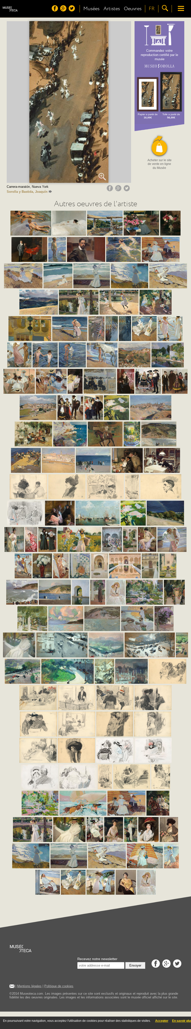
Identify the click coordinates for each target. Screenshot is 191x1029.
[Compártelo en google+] (119, 190)
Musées (91, 8)
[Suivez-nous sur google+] (64, 10)
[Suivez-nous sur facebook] (55, 10)
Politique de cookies (58, 986)
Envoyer (135, 965)
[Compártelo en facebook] (110, 190)
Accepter (161, 1021)
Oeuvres (133, 8)
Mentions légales (29, 986)
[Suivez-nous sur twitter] (72, 10)
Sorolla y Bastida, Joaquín (27, 192)
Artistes (111, 8)
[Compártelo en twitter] (127, 190)
